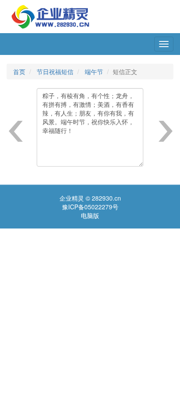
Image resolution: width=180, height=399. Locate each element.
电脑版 (90, 215)
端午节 (94, 71)
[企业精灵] (50, 15)
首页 (19, 71)
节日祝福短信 (55, 71)
